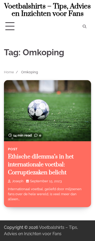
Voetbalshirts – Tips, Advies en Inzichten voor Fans (47, 10)
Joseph (17, 181)
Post (13, 149)
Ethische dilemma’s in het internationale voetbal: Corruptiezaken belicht (41, 164)
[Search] (84, 26)
